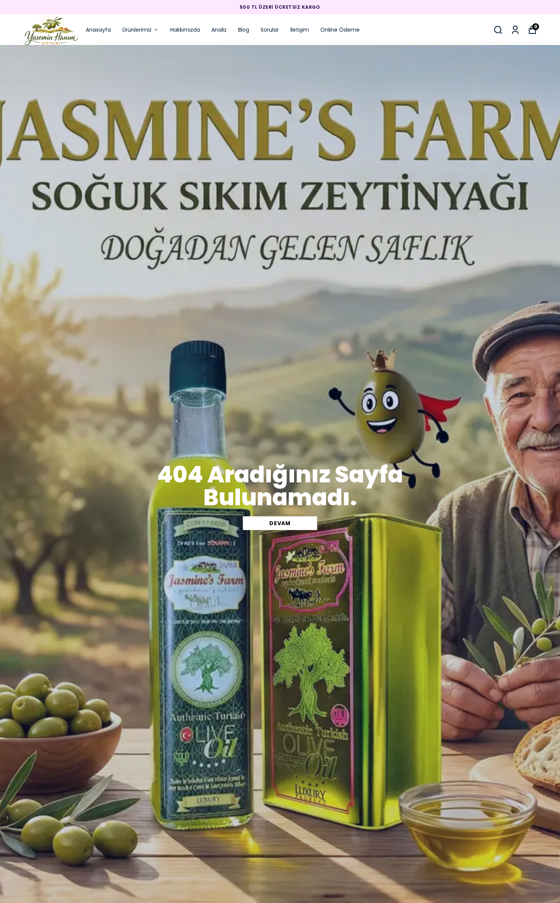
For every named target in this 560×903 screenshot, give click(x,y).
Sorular (270, 30)
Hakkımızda (185, 30)
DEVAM (280, 523)
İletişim (299, 30)
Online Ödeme (340, 30)
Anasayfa (98, 30)
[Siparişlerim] (515, 30)
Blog (243, 30)
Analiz (219, 30)
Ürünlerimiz (137, 30)
